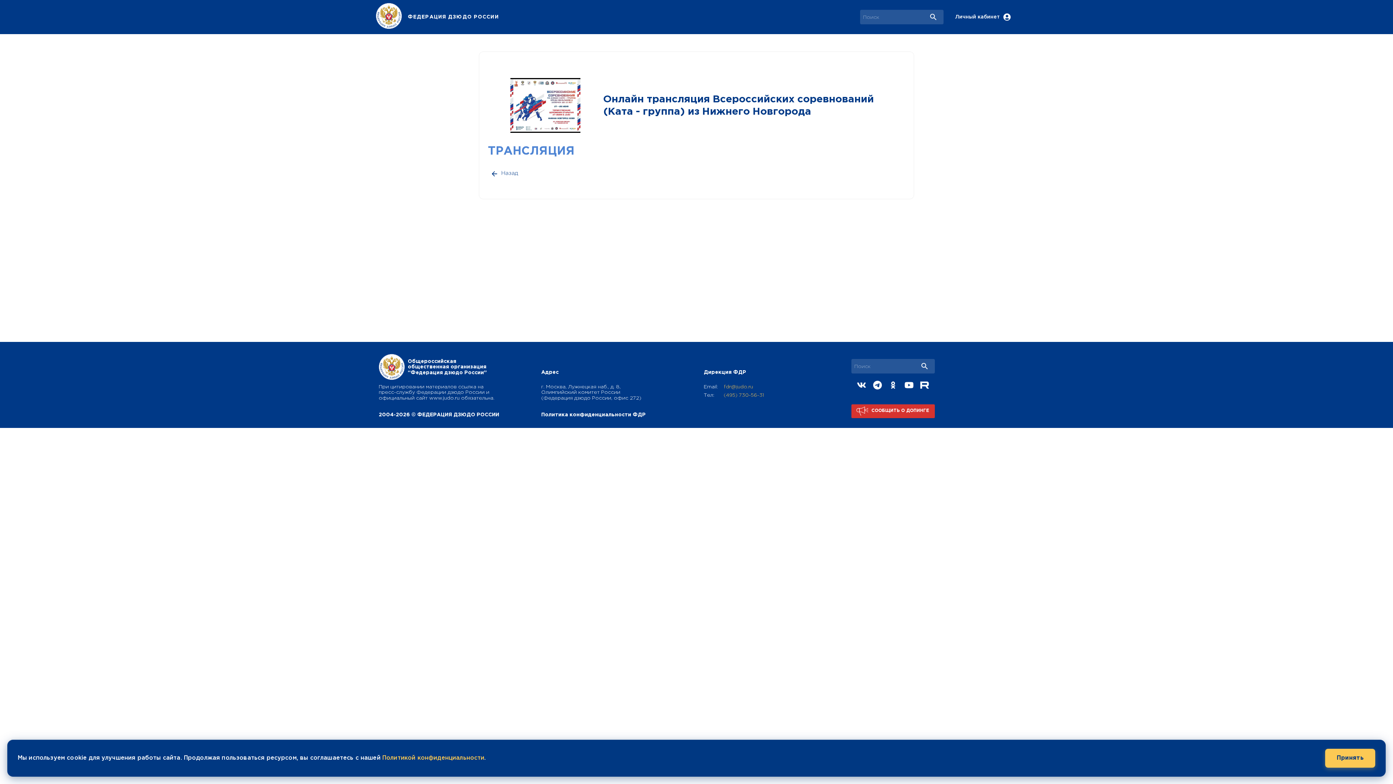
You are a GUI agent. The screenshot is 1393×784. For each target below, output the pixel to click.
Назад (509, 173)
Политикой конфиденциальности (433, 758)
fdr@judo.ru (738, 387)
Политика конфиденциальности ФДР (593, 415)
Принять (1350, 758)
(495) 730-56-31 (744, 395)
